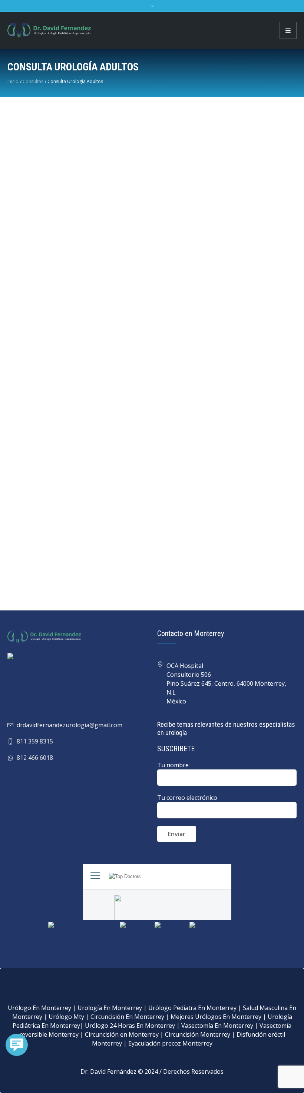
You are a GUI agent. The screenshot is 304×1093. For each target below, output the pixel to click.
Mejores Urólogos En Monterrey (216, 1017)
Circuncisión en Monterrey (122, 1034)
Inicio (13, 81)
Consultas (33, 81)
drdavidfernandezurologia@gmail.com (69, 725)
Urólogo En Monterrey (39, 1008)
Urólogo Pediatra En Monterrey (192, 1008)
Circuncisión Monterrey (197, 1034)
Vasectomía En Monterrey (217, 1025)
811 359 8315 (35, 741)
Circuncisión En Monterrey (127, 1017)
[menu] (288, 30)
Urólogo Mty (66, 1017)
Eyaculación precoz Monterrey (170, 1043)
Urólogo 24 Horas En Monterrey (130, 1025)
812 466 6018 (35, 757)
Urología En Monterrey (109, 1008)
